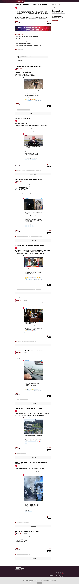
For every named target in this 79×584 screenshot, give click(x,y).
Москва (24, 170)
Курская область (19, 49)
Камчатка (29, 522)
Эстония (24, 453)
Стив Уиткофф (33, 170)
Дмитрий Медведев (26, 289)
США (36, 170)
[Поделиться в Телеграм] (50, 23)
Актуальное (28, 572)
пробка (27, 399)
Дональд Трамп (19, 170)
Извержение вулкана (23, 522)
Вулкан (18, 522)
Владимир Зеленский (20, 341)
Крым (32, 236)
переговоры (28, 170)
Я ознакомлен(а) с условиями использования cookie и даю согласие (40, 581)
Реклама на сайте (55, 20)
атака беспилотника (20, 236)
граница (18, 453)
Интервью (16, 574)
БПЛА (30, 236)
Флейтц (39, 289)
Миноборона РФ (36, 236)
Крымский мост (22, 399)
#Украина (38, 0)
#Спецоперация (32, 0)
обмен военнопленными (28, 341)
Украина (39, 170)
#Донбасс (48, 0)
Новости (38, 572)
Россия (21, 453)
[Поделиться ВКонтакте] (48, 23)
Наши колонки (17, 572)
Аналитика (27, 574)
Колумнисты (39, 574)
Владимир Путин (19, 289)
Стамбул (34, 341)
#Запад (43, 0)
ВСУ (24, 554)
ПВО (40, 236)
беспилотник (26, 236)
